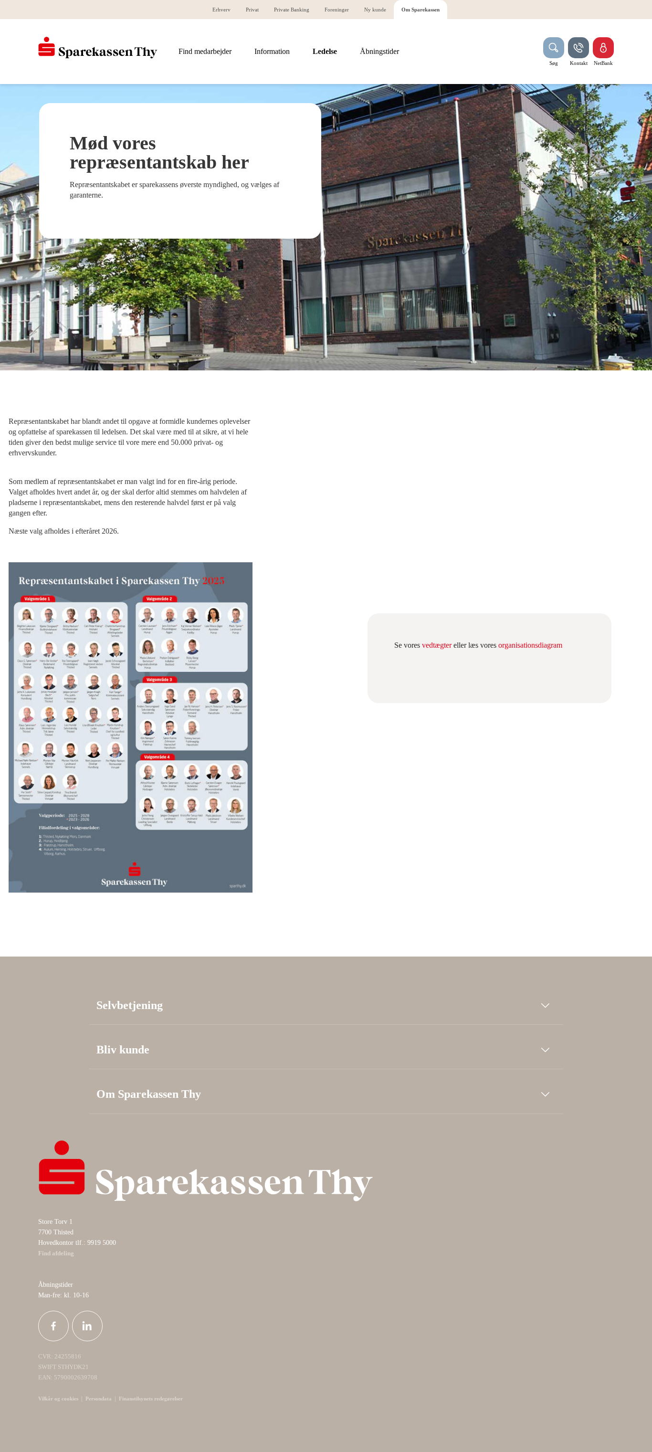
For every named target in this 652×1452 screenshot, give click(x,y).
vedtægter (437, 645)
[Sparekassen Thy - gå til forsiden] (98, 47)
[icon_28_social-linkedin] (87, 1326)
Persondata (98, 1398)
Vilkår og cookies (58, 1398)
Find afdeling (56, 1253)
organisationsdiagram (530, 645)
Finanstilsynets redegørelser (150, 1398)
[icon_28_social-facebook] (53, 1326)
